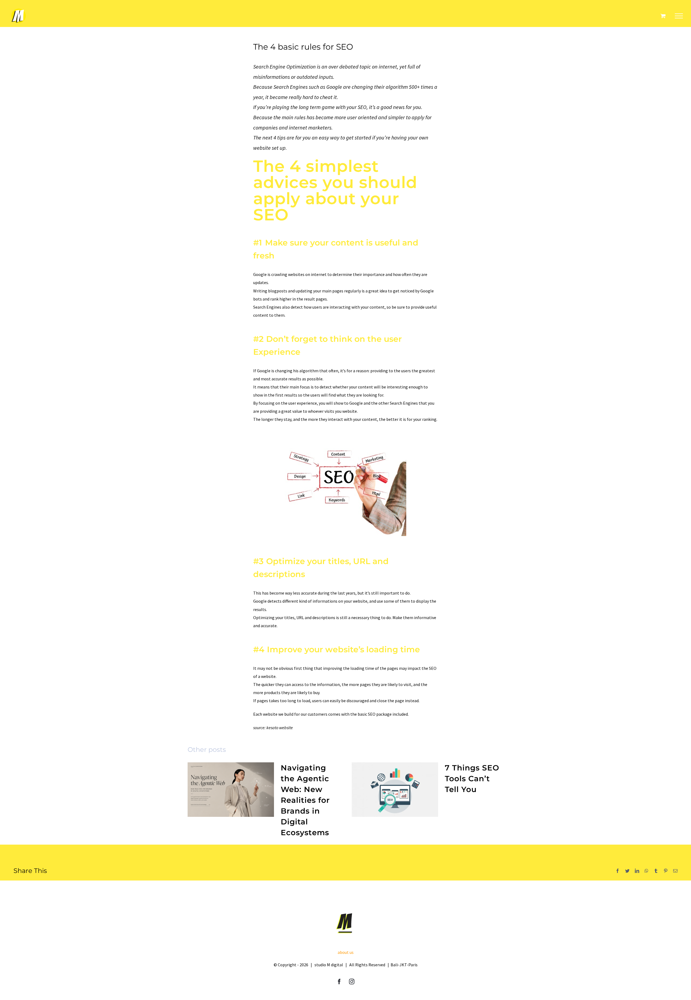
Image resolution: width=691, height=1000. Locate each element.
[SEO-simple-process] (345, 441)
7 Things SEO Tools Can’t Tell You (472, 778)
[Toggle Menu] (678, 15)
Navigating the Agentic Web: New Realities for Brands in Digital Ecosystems (305, 800)
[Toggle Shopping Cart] (663, 16)
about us (346, 952)
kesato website (279, 727)
